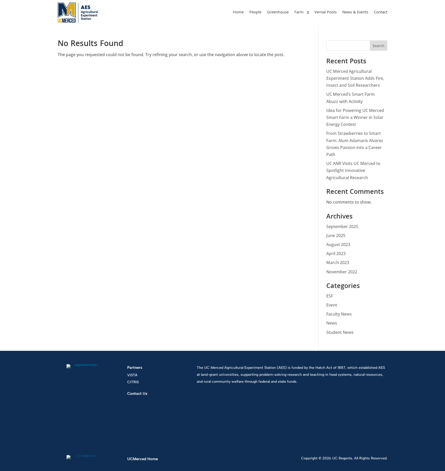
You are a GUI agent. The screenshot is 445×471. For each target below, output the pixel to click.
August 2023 (338, 244)
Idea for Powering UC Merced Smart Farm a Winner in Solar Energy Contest (355, 117)
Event (331, 305)
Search (378, 45)
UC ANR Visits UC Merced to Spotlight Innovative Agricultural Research (353, 170)
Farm (299, 12)
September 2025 (342, 226)
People (255, 12)
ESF (329, 296)
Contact (380, 12)
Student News (340, 332)
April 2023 (336, 253)
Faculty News (339, 314)
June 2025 (335, 235)
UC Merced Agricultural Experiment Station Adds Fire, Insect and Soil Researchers (355, 78)
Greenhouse (278, 12)
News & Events (355, 12)
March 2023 (337, 262)
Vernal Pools (325, 12)
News (331, 323)
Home (238, 12)
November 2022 (341, 272)
